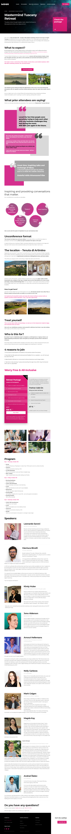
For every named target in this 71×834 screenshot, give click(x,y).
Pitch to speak (38, 820)
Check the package (27, 69)
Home (5, 11)
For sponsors (37, 822)
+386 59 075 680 (28, 808)
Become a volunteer (39, 824)
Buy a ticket (15, 412)
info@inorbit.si (18, 808)
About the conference (23, 825)
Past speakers (22, 827)
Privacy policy (22, 831)
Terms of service (27, 831)
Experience (21, 823)
